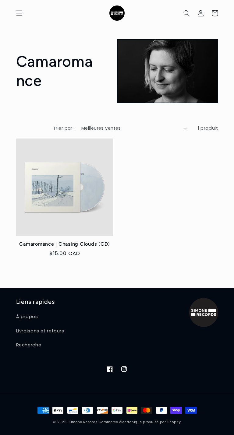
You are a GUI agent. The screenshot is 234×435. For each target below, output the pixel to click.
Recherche (28, 345)
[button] (19, 13)
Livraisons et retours (40, 331)
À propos (27, 317)
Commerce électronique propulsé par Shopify (140, 422)
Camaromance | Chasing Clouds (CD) (64, 244)
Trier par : (64, 128)
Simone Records (83, 422)
